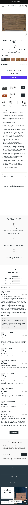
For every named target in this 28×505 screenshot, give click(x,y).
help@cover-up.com (14, 324)
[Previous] (3, 59)
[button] (13, 46)
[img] (4, 294)
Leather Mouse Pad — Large (13, 87)
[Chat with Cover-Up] (25, 502)
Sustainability (7, 173)
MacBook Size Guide (22, 64)
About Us (13, 472)
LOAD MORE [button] (14, 432)
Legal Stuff (14, 476)
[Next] (25, 59)
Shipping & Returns (8, 176)
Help (14, 467)
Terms (16, 459)
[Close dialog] (26, 487)
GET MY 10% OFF (7, 499)
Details (5, 110)
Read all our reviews (14, 485)
